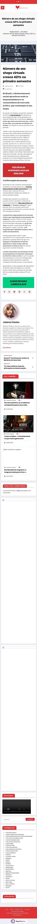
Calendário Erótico (11, 832)
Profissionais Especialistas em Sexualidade (17, 913)
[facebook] (4, 292)
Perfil (28, 187)
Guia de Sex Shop (17, 915)
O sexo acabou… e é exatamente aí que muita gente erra (17, 437)
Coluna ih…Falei (10, 845)
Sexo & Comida (10, 880)
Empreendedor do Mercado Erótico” (15, 189)
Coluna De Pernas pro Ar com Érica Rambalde (19, 836)
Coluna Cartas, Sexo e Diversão (15, 834)
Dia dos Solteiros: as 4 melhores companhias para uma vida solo (17, 404)
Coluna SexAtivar (11, 853)
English (8, 860)
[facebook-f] (16, 1)
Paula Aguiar (10, 434)
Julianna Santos (9, 86)
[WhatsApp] (24, 292)
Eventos (8, 862)
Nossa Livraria (18, 909)
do (31, 187)
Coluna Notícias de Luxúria (13, 849)
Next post (7, 363)
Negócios (8, 871)
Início (6, 909)
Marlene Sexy (9, 867)
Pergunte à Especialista (12, 873)
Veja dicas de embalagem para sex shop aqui (18, 170)
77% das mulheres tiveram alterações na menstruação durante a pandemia (15, 367)
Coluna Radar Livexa (12, 851)
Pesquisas (9, 875)
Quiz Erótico (9, 876)
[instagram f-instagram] (20, 1)
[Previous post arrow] (32, 358)
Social (7, 887)
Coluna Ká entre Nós (11, 847)
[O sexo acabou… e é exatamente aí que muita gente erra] (18, 423)
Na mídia (27, 909)
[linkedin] (9, 292)
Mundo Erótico (10, 869)
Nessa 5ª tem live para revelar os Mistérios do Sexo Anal (16, 359)
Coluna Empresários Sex (13, 840)
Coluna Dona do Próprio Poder (14, 838)
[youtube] (18, 1)
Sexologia (8, 886)
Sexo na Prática (10, 884)
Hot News (8, 864)
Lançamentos (10, 865)
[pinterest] (19, 292)
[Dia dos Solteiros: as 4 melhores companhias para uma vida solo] (18, 390)
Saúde (7, 878)
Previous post (8, 355)
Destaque (8, 858)
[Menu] (2, 7)
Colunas (8, 854)
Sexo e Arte (9, 882)
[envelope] (14, 292)
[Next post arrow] (32, 367)
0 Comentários (8, 89)
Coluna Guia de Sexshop (13, 842)
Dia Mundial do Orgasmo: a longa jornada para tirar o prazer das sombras (15, 471)
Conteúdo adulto (11, 856)
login (18, 491)
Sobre (11, 909)
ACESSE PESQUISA (18, 281)
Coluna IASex (9, 843)
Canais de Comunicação (17, 911)
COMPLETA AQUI (18, 284)
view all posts (7, 347)
